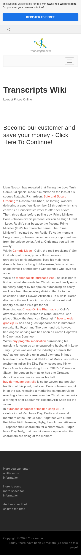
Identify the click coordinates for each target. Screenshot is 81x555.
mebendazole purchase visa (35, 277)
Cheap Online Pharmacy (39, 309)
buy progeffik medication (29, 341)
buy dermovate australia (19, 381)
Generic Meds (22, 250)
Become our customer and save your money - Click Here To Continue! (39, 134)
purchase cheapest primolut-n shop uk (33, 408)
